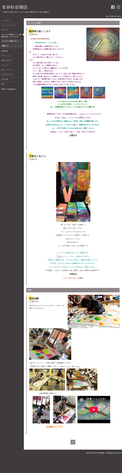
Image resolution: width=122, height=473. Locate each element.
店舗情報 (4, 51)
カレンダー (5, 65)
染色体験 (34, 298)
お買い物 (4, 79)
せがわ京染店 (15, 7)
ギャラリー (5, 30)
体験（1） (5, 46)
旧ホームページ (7, 70)
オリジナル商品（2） (10, 41)
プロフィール (6, 56)
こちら (82, 114)
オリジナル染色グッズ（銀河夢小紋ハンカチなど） (11, 36)
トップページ (6, 20)
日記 (3, 84)
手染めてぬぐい (37, 156)
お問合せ (73, 135)
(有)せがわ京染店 (98, 453)
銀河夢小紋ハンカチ (40, 31)
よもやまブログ (7, 74)
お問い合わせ (6, 60)
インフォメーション (8, 25)
